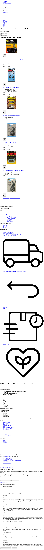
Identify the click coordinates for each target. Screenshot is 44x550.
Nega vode (4, 227)
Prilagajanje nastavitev (14, 480)
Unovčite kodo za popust (7, 436)
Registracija (5, 433)
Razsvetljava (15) (10, 219)
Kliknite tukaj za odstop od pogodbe (6, 467)
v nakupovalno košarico (7, 3)
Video (4, 440)
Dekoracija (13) (9, 215)
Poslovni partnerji (6, 429)
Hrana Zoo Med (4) (10, 216)
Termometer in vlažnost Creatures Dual (13, 170)
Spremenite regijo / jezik (13, 454)
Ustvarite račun (5, 12)
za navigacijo (5, 1)
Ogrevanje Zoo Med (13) (11, 218)
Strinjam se (2, 480)
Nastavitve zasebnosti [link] (6, 462)
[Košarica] (23, 15)
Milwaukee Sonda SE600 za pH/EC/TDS (10, 232)
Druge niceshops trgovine (7, 465)
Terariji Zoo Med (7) (10, 221)
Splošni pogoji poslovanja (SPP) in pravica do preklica (12, 460)
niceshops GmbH (8, 456)
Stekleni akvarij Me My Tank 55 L (8, 233)
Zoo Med (6, 214)
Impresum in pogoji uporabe (7, 458)
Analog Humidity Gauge (10, 142)
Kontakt (4, 446)
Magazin (4, 441)
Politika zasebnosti (3, 482)
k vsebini (4, 2)
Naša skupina (5, 445)
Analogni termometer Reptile (11, 198)
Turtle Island (5, 442)
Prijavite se (4, 432)
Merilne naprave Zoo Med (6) (12, 217)
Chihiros (4, 231)
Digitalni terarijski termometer (11, 115)
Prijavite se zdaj (5, 8)
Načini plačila (5, 424)
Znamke (4, 213)
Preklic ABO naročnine (7, 463)
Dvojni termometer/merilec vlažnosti (13, 59)
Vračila (4, 426)
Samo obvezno (7, 480)
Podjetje (4, 464)
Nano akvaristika (5, 226)
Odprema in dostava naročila (7, 425)
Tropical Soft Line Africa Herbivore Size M (10, 235)
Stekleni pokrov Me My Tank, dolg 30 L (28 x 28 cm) (12, 234)
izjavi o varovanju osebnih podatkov (28, 478)
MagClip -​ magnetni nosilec (11, 87)
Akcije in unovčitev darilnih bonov (8, 427)
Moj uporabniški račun (6, 422)
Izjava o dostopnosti (6, 461)
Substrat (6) (9, 220)
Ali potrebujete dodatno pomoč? (8, 428)
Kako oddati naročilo (6, 423)
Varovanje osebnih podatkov (7, 459)
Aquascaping (5, 225)
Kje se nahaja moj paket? (7, 435)
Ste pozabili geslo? (6, 434)
